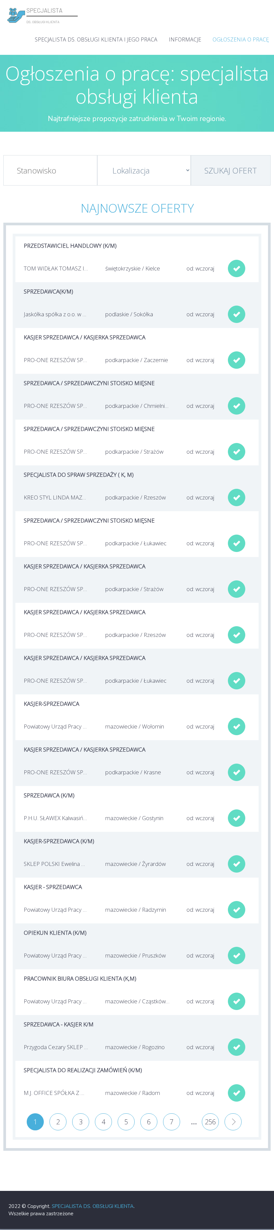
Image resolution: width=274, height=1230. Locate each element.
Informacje (185, 39)
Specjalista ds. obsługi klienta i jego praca (96, 39)
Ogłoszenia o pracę (241, 39)
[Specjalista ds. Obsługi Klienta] (43, 6)
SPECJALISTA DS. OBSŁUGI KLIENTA (93, 1206)
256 (210, 1121)
